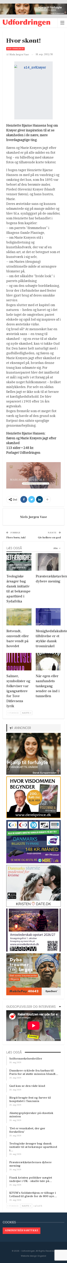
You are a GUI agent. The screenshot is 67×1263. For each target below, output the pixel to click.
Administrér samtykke (21, 1230)
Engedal (42, 1255)
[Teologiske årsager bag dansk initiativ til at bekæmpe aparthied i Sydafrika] (18, 562)
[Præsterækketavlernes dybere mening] (48, 562)
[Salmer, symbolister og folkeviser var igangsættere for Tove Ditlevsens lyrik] (18, 661)
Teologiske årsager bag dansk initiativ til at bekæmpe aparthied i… (33, 1147)
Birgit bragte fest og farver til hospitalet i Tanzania (30, 1099)
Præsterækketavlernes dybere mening (30, 1164)
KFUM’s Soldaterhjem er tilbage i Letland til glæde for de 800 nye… (33, 1194)
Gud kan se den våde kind (27, 1086)
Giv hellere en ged (49, 537)
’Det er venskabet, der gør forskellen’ (27, 1130)
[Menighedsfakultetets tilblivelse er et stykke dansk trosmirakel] (48, 617)
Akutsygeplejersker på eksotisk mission (31, 1114)
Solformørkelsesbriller (25, 1059)
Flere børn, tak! (16, 537)
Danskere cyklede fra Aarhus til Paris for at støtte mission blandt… (33, 1072)
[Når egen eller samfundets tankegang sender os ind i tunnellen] (48, 661)
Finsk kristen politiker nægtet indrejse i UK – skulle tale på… (30, 1179)
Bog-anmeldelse (15, 48)
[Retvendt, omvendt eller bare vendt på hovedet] (18, 617)
